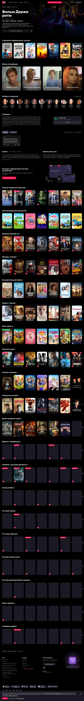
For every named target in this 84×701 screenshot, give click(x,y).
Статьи (24, 666)
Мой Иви (24, 659)
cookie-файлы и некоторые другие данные (53, 693)
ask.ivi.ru (45, 671)
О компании (5, 659)
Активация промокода (27, 668)
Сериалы (24, 663)
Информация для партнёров (8, 665)
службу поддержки (20, 698)
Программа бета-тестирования (9, 663)
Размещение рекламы (7, 666)
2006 (5, 19)
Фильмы (24, 661)
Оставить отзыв (5, 677)
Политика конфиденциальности (9, 670)
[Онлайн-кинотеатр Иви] (4, 2)
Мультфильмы (25, 665)
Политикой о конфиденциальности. (10, 695)
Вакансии (4, 661)
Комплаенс (4, 675)
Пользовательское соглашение (9, 668)
